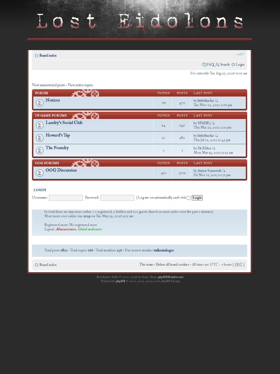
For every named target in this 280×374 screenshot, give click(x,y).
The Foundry (57, 147)
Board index (48, 55)
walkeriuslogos (164, 250)
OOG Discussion (61, 170)
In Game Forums (51, 116)
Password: (92, 197)
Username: (40, 197)
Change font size (240, 53)
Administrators (66, 229)
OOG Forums (47, 163)
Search (225, 64)
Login (240, 64)
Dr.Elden (204, 148)
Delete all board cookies (172, 264)
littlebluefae (206, 100)
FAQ (210, 64)
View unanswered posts (48, 85)
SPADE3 (204, 123)
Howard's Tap (58, 135)
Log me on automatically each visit (162, 197)
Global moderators (90, 229)
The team (146, 264)
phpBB (120, 281)
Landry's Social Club (64, 122)
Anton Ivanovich (209, 171)
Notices (53, 100)
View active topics (80, 85)
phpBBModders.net (170, 277)
